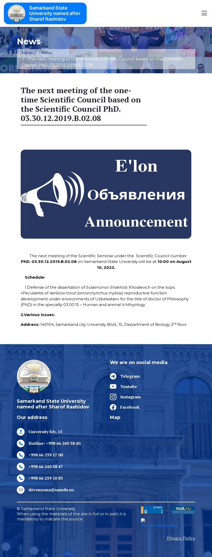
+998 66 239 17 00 (45, 455)
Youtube (128, 386)
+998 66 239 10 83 (45, 478)
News (47, 53)
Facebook (129, 407)
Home (28, 53)
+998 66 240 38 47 (45, 466)
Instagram (130, 397)
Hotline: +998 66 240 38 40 (54, 443)
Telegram (130, 376)
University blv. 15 (45, 431)
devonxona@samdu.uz (51, 490)
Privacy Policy (181, 538)
